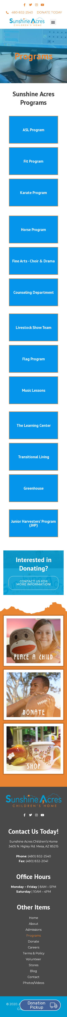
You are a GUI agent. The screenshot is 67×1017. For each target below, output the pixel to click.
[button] (53, 22)
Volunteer (33, 959)
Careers (33, 947)
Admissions (33, 929)
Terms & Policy (33, 953)
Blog (33, 971)
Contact (33, 977)
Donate (33, 941)
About (33, 924)
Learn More (33, 130)
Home (33, 918)
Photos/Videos (33, 983)
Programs (33, 935)
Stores (33, 965)
